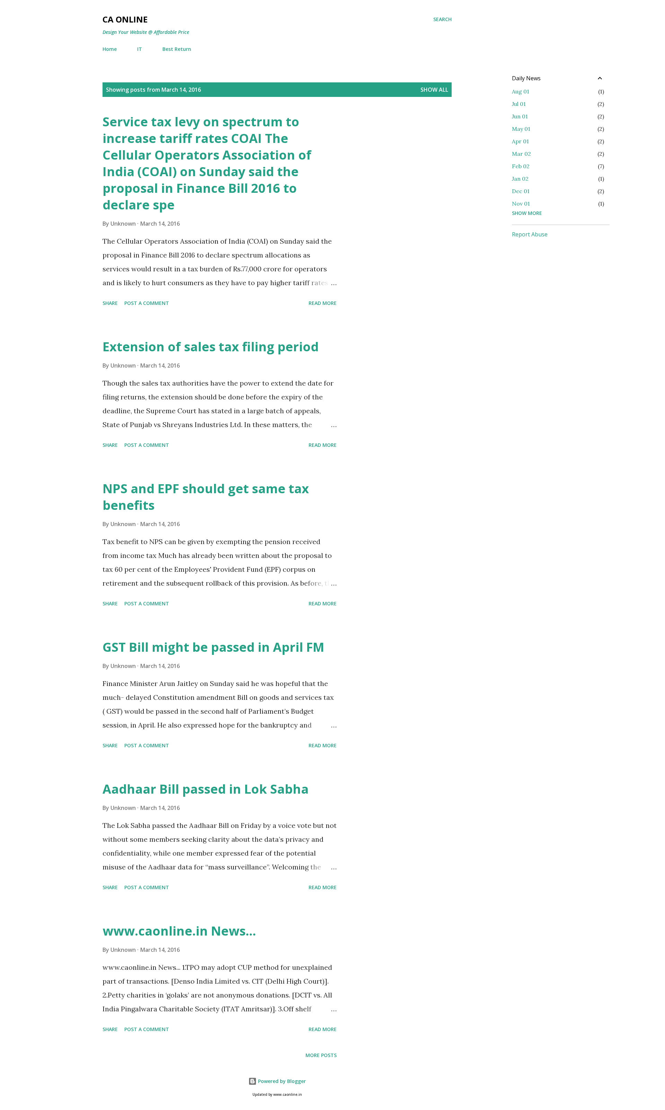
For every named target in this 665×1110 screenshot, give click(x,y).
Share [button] (110, 303)
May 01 (521, 128)
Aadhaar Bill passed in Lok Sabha (206, 788)
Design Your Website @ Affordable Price (146, 32)
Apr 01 (520, 141)
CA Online (125, 19)
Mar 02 (521, 153)
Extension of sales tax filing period (211, 346)
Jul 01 (519, 103)
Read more (323, 303)
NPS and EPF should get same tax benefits (206, 497)
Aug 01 (520, 91)
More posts (321, 1055)
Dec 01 (521, 191)
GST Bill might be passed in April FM (213, 647)
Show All (434, 89)
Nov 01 (521, 203)
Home (110, 49)
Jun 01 (520, 116)
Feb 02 (521, 166)
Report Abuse (530, 234)
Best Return (176, 49)
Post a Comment (146, 303)
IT (139, 49)
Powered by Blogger (281, 1081)
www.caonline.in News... (179, 930)
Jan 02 (520, 178)
